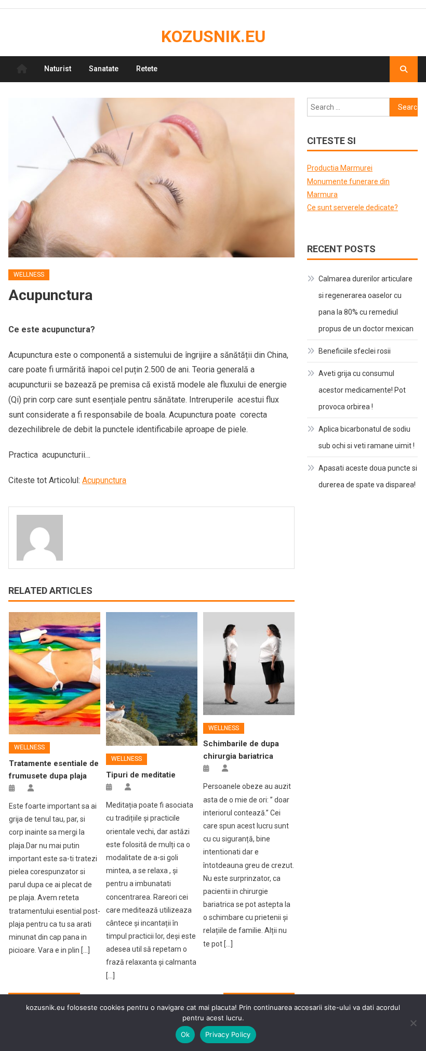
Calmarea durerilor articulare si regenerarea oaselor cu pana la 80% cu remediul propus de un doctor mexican (366, 304)
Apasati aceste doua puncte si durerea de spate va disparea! (367, 476)
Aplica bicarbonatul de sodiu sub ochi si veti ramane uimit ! (366, 437)
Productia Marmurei (339, 168)
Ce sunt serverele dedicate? (352, 207)
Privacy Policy (228, 1034)
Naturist (57, 68)
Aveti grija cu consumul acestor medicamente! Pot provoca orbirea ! (362, 390)
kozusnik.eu (213, 36)
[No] (413, 1023)
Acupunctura (104, 480)
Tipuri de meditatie (141, 775)
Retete (146, 68)
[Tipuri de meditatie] (151, 679)
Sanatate (103, 68)
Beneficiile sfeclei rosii (354, 351)
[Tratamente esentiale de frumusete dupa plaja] (54, 673)
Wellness (29, 274)
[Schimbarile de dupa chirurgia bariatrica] (249, 663)
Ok (185, 1034)
